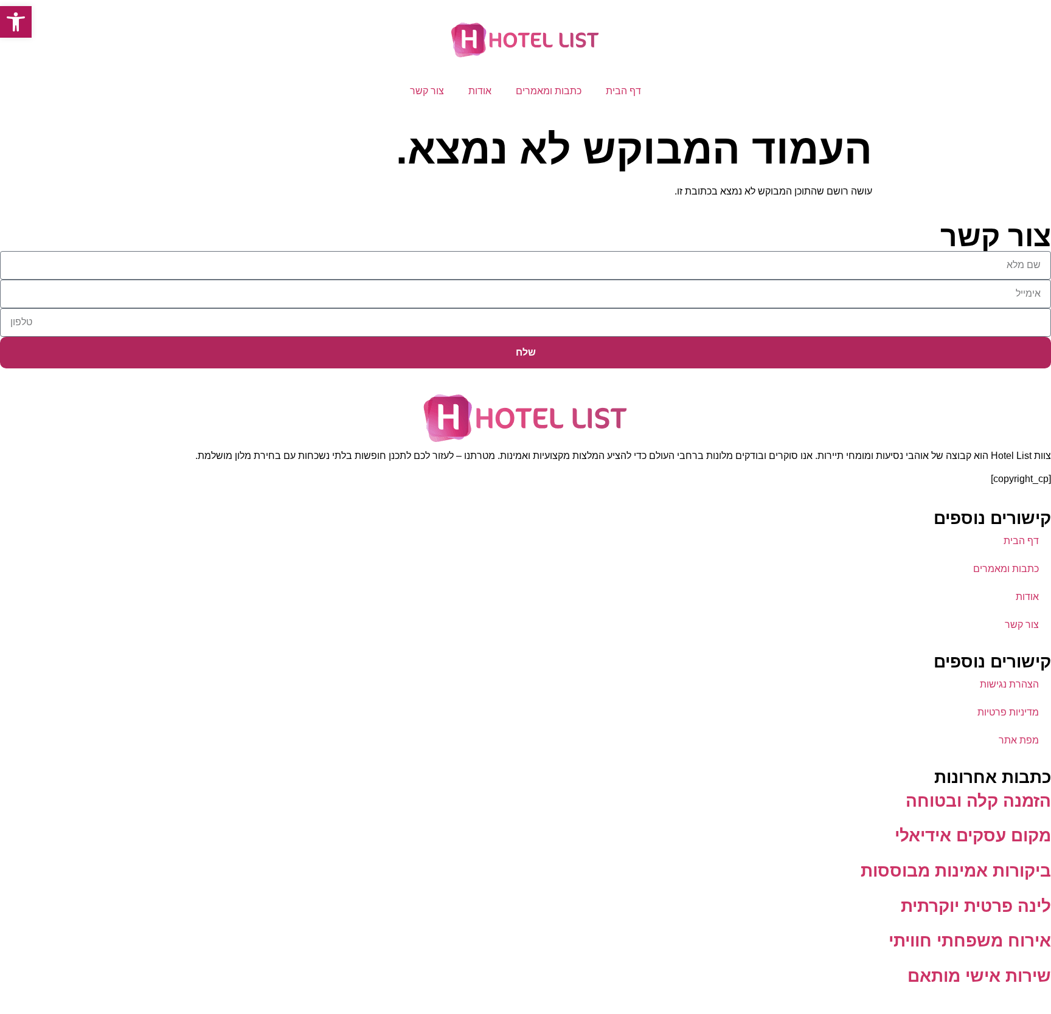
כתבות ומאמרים (548, 91)
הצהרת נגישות (1009, 684)
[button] (16, 22)
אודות (479, 91)
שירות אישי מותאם (979, 976)
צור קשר (427, 91)
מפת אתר (1019, 740)
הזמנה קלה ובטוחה (978, 801)
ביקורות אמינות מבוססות (956, 870)
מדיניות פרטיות (1008, 712)
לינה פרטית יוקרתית (976, 906)
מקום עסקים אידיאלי (973, 835)
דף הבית (623, 91)
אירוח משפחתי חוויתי (970, 940)
